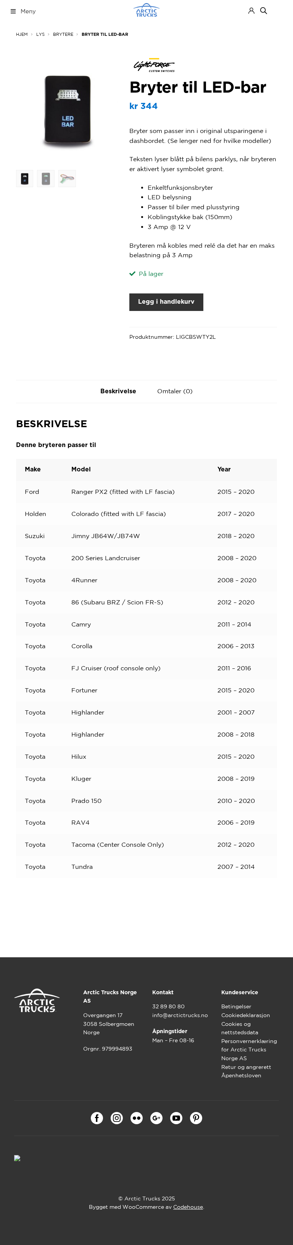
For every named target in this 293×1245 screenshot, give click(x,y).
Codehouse (188, 1207)
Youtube (176, 1118)
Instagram (117, 1118)
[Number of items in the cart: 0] (277, 10)
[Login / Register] (251, 10)
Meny (28, 11)
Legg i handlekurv (166, 302)
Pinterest (196, 1118)
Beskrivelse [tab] (118, 391)
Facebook (97, 1118)
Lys (40, 34)
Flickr (136, 1118)
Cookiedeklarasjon (245, 1015)
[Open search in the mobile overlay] (263, 10)
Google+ (156, 1118)
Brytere (63, 34)
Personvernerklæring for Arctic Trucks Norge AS (249, 1049)
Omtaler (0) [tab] (175, 391)
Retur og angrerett (246, 1067)
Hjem (22, 34)
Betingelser (236, 1006)
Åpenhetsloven (241, 1075)
